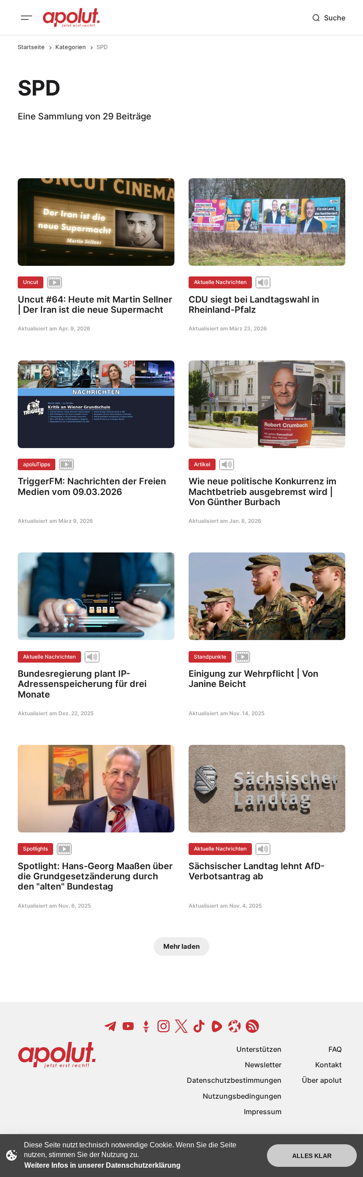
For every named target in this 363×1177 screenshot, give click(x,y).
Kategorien (70, 46)
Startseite (31, 46)
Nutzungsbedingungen (242, 1096)
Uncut (30, 282)
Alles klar (312, 1155)
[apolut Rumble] (217, 1026)
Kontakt (328, 1064)
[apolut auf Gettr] (146, 1026)
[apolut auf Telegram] (110, 1026)
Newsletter (263, 1064)
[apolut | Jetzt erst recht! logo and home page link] (71, 18)
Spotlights (35, 848)
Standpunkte (210, 656)
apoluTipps (36, 464)
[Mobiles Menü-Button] (26, 18)
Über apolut (322, 1080)
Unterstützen (259, 1049)
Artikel (202, 464)
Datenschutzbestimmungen (234, 1080)
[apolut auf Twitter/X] (181, 1026)
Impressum (263, 1111)
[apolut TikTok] (199, 1026)
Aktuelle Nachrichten (220, 282)
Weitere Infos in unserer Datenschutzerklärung (102, 1165)
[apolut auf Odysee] (234, 1026)
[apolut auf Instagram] (163, 1026)
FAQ (335, 1049)
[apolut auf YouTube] (128, 1026)
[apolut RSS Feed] (252, 1026)
